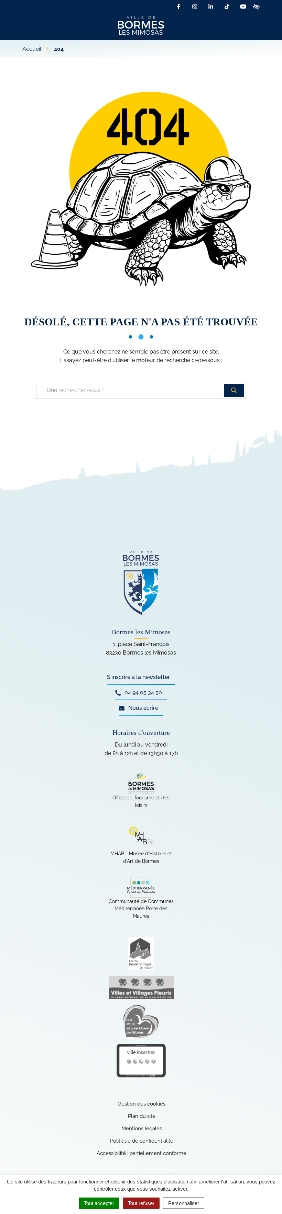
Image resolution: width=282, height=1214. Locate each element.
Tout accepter (99, 1203)
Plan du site (141, 1116)
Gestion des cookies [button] (141, 1104)
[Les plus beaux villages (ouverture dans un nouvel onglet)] (141, 953)
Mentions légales (141, 1128)
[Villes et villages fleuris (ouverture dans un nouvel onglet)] (141, 987)
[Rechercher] (234, 390)
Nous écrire (142, 708)
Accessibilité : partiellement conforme (141, 1153)
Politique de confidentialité (141, 1141)
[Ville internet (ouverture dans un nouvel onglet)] (141, 1060)
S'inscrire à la (138, 677)
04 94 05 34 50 (142, 692)
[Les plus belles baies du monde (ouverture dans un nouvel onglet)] (141, 1021)
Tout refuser (141, 1203)
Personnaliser (183, 1203)
